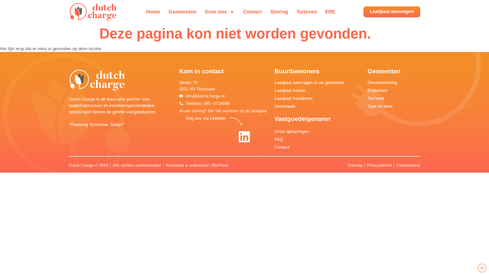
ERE (330, 12)
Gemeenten (182, 12)
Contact (252, 12)
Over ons (216, 12)
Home (153, 12)
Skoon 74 (188, 82)
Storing (279, 12)
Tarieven (306, 12)
